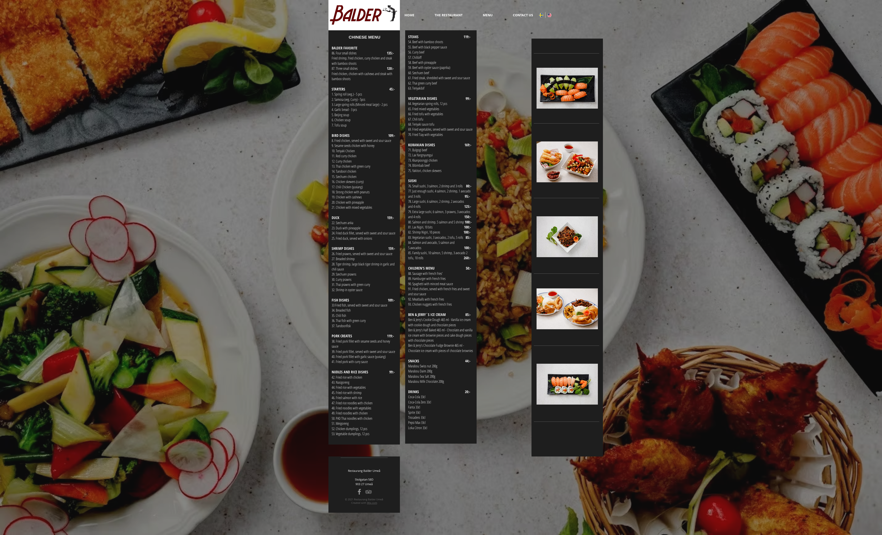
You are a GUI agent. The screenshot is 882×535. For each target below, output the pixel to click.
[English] (549, 15)
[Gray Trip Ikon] (368, 492)
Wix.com (372, 502)
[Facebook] (359, 492)
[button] (493, 15)
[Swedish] (541, 15)
